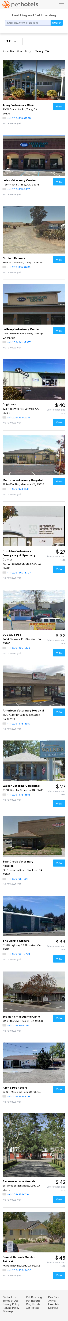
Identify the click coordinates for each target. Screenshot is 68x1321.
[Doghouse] (34, 379)
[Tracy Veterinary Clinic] (34, 80)
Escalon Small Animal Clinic (21, 1016)
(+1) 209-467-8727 (19, 572)
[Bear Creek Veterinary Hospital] (34, 836)
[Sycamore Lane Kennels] (34, 1145)
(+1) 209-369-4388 (18, 1096)
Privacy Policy (11, 1304)
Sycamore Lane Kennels (19, 1181)
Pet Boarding (34, 1297)
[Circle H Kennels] (34, 230)
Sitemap (8, 1311)
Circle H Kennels (14, 258)
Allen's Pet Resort (15, 1087)
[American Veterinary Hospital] (34, 685)
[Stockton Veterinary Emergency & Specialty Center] (34, 526)
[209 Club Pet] (34, 610)
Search (56, 23)
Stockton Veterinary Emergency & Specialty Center (19, 555)
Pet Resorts (33, 1301)
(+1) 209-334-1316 (18, 1194)
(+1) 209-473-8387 (18, 723)
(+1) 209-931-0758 (18, 954)
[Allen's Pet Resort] (34, 1063)
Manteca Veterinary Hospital (23, 480)
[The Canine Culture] (34, 916)
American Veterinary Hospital (23, 710)
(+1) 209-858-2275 (19, 417)
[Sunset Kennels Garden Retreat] (34, 1232)
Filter (12, 41)
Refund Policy (11, 1308)
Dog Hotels (33, 1304)
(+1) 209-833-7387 (18, 189)
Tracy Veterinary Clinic (19, 105)
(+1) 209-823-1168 (18, 488)
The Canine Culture (16, 941)
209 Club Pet (12, 635)
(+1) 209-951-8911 (17, 878)
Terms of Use (10, 1301)
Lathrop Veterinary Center (21, 329)
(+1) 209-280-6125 (18, 647)
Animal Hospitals (53, 1302)
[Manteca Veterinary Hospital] (34, 455)
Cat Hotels (32, 1308)
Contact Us (9, 1297)
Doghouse (9, 404)
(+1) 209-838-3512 (18, 1025)
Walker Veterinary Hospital (21, 786)
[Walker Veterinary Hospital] (34, 760)
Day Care (53, 1297)
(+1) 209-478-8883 (18, 794)
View (59, 106)
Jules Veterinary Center (19, 180)
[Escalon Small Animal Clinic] (34, 991)
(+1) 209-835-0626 (19, 118)
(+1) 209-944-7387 (19, 342)
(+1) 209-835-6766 (19, 267)
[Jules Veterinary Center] (34, 155)
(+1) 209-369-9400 (19, 1270)
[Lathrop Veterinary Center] (34, 304)
